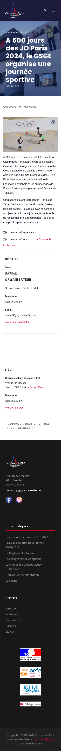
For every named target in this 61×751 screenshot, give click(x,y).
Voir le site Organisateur (17, 321)
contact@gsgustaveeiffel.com (24, 490)
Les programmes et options (23, 559)
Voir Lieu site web (14, 407)
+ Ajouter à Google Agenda (22, 232)
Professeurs (13, 614)
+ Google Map (35, 387)
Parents (11, 626)
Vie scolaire (13, 620)
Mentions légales (44, 739)
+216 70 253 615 (15, 484)
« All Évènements (16, 32)
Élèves (10, 632)
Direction (11, 608)
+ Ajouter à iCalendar (19, 239)
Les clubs (11, 581)
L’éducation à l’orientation (22, 575)
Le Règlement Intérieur (20, 553)
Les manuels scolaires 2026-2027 (27, 537)
